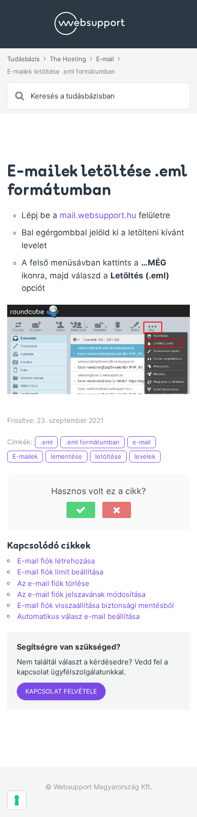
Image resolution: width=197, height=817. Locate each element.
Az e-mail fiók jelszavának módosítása (81, 594)
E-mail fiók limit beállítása (60, 571)
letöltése (108, 456)
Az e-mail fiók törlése (53, 583)
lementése (66, 456)
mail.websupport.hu (99, 215)
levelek (144, 456)
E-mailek (25, 456)
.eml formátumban (93, 442)
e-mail (141, 442)
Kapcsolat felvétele (61, 691)
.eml (46, 442)
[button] (80, 510)
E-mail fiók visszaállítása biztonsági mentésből (95, 605)
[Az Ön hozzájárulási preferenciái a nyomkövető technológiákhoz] (17, 800)
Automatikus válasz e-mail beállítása (78, 616)
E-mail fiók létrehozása (56, 560)
